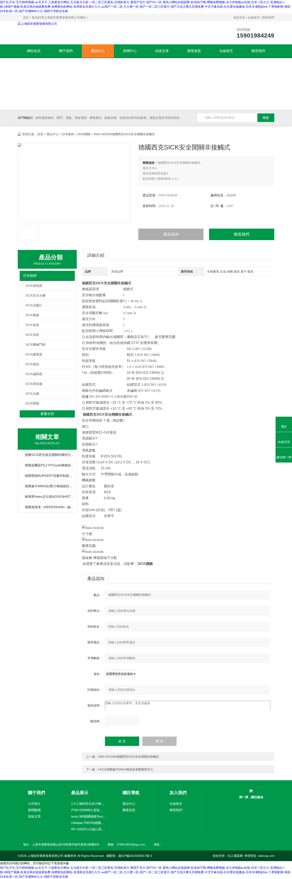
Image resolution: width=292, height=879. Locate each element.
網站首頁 (34, 51)
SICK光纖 (32, 393)
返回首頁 (239, 17)
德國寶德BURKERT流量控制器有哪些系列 (49, 475)
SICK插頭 (32, 364)
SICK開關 (83, 134)
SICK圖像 (32, 315)
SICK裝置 (32, 325)
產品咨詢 (171, 234)
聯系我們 (268, 17)
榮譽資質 (194, 51)
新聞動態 (34, 810)
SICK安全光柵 (35, 295)
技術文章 (162, 51)
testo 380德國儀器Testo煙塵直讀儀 (88, 816)
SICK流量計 (33, 305)
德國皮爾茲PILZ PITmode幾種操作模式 (49, 465)
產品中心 (98, 51)
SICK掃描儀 (33, 384)
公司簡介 (34, 803)
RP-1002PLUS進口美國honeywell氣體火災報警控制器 (88, 829)
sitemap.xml (266, 855)
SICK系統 (32, 335)
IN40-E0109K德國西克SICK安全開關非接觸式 (128, 756)
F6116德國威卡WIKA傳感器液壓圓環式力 (125, 769)
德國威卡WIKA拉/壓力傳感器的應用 (49, 486)
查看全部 (47, 414)
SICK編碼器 (33, 374)
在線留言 (254, 17)
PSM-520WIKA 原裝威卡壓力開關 (88, 810)
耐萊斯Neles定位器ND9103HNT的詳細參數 (49, 496)
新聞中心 (130, 51)
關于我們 (66, 51)
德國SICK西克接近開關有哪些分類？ (49, 455)
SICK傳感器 (33, 285)
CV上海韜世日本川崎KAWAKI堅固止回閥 (88, 803)
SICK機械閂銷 (35, 344)
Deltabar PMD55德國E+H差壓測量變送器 (88, 823)
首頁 (40, 134)
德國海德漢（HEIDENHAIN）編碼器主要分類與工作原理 (49, 507)
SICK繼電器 (33, 354)
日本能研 (68, 134)
